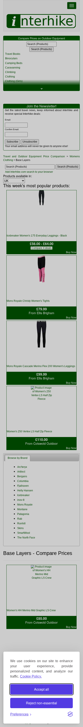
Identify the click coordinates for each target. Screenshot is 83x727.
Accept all (41, 689)
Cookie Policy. (31, 676)
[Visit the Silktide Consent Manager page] (70, 714)
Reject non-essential (41, 702)
